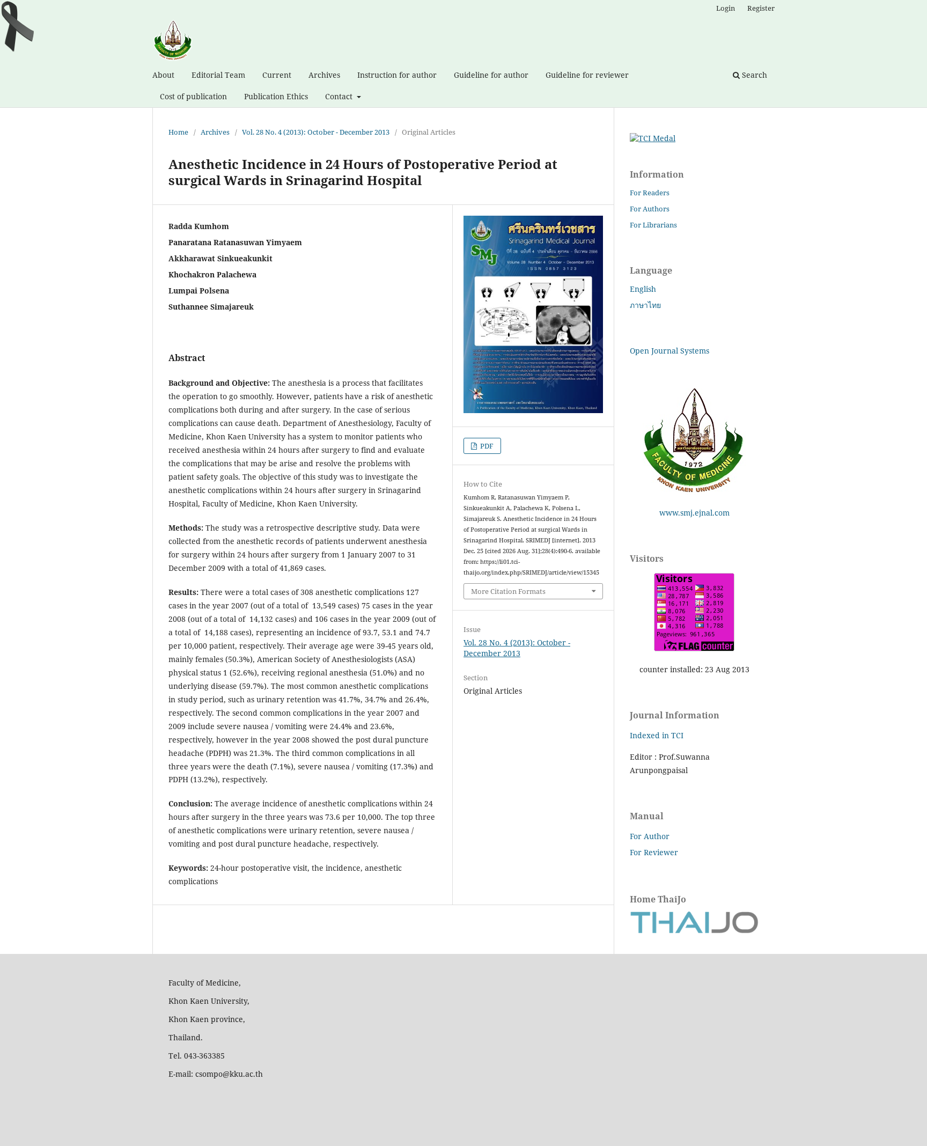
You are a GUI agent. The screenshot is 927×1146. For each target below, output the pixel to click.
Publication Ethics (276, 96)
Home (178, 132)
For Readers (650, 192)
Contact (340, 96)
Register (761, 8)
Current (276, 75)
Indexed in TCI (656, 735)
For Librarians (653, 225)
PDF (486, 446)
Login (725, 8)
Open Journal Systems (669, 351)
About (163, 75)
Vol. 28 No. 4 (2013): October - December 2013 (315, 132)
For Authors (650, 209)
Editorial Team (218, 75)
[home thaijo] (694, 930)
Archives (324, 75)
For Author (650, 836)
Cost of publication (193, 96)
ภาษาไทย (645, 305)
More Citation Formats (508, 591)
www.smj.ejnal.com (694, 513)
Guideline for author (491, 75)
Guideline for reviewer (587, 75)
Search (753, 75)
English (643, 289)
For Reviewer (654, 852)
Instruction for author (397, 75)
